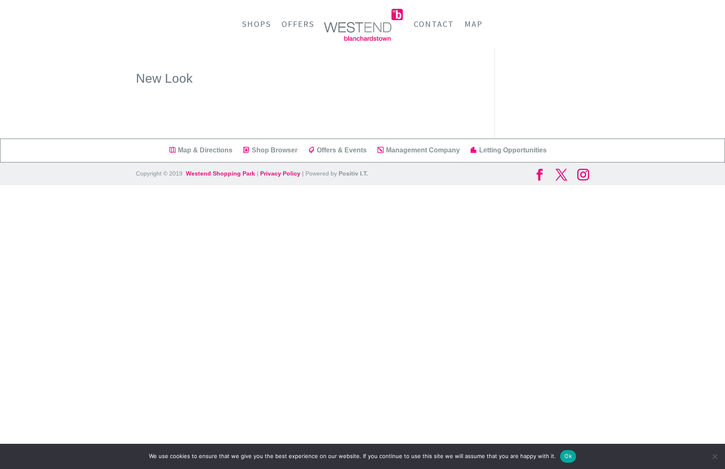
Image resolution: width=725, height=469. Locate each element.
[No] (714, 456)
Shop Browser (274, 150)
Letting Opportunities (513, 150)
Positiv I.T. (353, 173)
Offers (298, 25)
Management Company (423, 150)
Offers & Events (342, 150)
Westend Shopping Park (219, 173)
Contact (434, 25)
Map (473, 25)
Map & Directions (205, 150)
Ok (568, 456)
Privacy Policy (280, 173)
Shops (256, 25)
